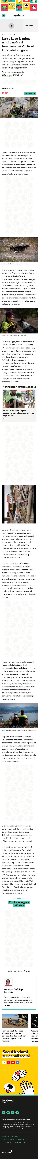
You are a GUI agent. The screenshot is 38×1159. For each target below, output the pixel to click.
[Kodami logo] (19, 15)
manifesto (5, 1136)
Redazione (14, 1136)
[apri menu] (3, 15)
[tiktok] (3, 1112)
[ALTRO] (7, 1005)
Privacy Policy (23, 1139)
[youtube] (12, 1112)
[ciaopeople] (7, 1151)
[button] (4, 1062)
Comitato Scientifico (8, 1139)
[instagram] (8, 1112)
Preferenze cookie (20, 1142)
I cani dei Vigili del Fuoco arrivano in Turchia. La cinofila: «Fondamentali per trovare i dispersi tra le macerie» (14, 1036)
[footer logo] (7, 1101)
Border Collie (7, 174)
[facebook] (17, 1112)
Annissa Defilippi (13, 989)
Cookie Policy (6, 1142)
